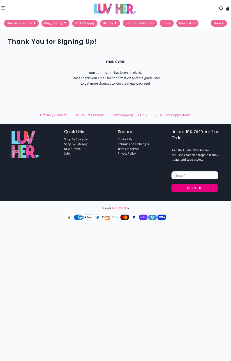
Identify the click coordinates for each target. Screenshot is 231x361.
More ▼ (218, 23)
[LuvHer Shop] (115, 8)
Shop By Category (76, 144)
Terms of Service (128, 149)
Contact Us (125, 139)
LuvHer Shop (120, 208)
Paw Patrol (187, 23)
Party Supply (85, 23)
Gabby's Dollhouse (139, 23)
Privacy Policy (127, 153)
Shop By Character (76, 139)
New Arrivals (72, 149)
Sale (67, 153)
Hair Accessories (21, 23)
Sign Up (195, 187)
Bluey (166, 23)
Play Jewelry (55, 23)
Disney (110, 23)
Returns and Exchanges (133, 144)
